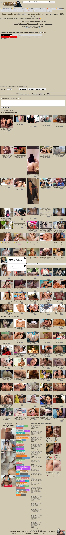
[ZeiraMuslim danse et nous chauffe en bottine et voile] (6, 225)
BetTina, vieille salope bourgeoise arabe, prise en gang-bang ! (46, 406)
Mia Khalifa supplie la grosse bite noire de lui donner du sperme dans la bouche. (20, 355)
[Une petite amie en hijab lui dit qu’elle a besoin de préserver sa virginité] (20, 223)
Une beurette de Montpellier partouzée (7, 330)
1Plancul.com (23, 24)
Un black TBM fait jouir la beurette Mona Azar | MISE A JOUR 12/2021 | (7, 289)
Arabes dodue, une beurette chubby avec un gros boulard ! (33, 175)
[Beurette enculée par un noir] (20, 182)
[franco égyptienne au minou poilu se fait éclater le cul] (6, 386)
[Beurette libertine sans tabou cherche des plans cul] (59, 386)
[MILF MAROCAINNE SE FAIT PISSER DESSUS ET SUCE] (59, 119)
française (19, 462)
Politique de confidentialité (40, 531)
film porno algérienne (20, 460)
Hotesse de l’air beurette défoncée (33, 330)
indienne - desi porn (24, 473)
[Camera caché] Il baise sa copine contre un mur (6, 219)
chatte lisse (19, 442)
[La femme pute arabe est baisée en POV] (20, 211)
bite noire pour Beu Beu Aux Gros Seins (46, 301)
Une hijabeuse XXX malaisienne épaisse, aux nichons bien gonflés (46, 277)
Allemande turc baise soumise (20, 403)
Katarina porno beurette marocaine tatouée (20, 367)
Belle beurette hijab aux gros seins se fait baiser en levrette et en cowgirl (33, 124)
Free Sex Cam (25, 531)
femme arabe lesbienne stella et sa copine (7, 341)
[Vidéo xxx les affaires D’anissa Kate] (20, 335)
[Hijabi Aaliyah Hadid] (6, 271)
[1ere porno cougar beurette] (6, 350)
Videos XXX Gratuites (36, 430)
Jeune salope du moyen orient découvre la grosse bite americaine (59, 187)
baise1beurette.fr (33, 24)
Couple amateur (20, 449)
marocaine (23, 483)
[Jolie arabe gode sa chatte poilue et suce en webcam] (59, 211)
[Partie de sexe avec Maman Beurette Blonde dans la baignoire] (59, 361)
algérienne (20, 426)
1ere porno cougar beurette (7, 355)
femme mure (26, 458)
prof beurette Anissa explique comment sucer (46, 328)
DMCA (15, 98)
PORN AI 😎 (61, 8)
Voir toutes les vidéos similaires (33, 263)
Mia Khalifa (21, 485)
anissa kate (20, 430)
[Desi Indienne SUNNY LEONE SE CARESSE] (46, 335)
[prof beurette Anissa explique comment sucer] (46, 322)
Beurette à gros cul (22, 437)
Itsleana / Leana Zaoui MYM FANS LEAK (36, 433)
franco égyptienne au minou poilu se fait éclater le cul (7, 392)
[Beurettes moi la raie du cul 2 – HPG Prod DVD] (46, 361)
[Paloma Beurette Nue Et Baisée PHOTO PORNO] (59, 283)
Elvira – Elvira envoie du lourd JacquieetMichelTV (36, 426)
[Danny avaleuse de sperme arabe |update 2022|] (6, 399)
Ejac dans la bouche (20, 453)
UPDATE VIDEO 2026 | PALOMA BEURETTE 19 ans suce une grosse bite (7, 129)
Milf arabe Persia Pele (32, 366)
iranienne (18, 478)
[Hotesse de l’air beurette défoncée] (33, 323)
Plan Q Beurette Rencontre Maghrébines (37, 8)
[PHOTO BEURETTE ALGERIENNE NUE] (59, 307)
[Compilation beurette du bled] (20, 118)
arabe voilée (15, 35)
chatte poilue (19, 444)
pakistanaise (26, 485)
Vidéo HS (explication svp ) (7, 98)
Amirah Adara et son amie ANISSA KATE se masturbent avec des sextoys (46, 289)
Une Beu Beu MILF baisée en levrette (59, 354)
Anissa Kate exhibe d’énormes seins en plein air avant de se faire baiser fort (59, 340)
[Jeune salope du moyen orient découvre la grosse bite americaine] (59, 181)
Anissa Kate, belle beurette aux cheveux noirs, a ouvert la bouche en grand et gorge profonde (33, 230)
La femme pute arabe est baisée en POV (20, 217)
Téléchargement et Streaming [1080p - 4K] (33, 94)
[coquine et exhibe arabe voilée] (33, 271)
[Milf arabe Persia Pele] (33, 361)
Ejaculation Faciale (21, 455)
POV (27, 490)
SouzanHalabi (39, 35)
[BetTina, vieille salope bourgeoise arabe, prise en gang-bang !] (46, 399)
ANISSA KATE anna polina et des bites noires (20, 277)
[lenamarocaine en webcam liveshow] (59, 295)
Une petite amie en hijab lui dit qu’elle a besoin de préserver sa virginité (20, 226)
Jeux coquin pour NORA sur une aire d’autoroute (7, 418)
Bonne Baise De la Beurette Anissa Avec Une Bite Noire (46, 392)
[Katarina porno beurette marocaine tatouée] (20, 361)
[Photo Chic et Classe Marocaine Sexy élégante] (59, 271)
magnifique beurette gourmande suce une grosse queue (46, 156)
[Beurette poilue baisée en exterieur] (33, 349)
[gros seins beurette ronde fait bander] (59, 373)
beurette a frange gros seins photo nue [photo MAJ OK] (7, 301)
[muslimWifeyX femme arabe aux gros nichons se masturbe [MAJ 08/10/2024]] (59, 150)
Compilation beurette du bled (20, 123)
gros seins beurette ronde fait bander (59, 379)
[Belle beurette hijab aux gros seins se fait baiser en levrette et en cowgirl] (33, 119)
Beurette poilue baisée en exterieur (33, 355)
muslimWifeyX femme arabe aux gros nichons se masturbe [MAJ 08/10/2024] (59, 155)
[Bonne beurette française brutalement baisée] (46, 349)
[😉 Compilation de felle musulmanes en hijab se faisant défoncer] (46, 181)
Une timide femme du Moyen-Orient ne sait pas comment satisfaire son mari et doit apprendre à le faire (46, 215)
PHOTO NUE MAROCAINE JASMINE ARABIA (19, 328)
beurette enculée (22, 435)
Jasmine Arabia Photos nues (20, 312)
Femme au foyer (19, 458)
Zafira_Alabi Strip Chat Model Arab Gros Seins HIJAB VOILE (20, 156)
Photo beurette (20, 10)
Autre (20, 98)
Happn (41, 24)
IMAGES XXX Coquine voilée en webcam (46, 313)
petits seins (20, 488)
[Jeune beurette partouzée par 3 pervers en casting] (33, 374)
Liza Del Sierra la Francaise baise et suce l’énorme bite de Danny (36, 491)
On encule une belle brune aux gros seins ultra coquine (20, 392)
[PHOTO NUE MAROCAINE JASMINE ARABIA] (20, 322)
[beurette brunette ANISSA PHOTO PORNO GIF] (33, 283)
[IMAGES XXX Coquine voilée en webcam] (46, 307)
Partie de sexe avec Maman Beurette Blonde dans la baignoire (59, 367)
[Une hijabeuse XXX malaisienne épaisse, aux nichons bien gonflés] (46, 271)
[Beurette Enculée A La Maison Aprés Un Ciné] (33, 211)
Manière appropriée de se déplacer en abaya (33, 205)
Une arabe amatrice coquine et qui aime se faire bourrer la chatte (20, 379)
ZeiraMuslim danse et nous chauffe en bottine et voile (6, 230)
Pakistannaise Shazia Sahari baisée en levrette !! (59, 327)
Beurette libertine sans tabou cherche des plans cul (59, 392)
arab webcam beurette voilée (33, 342)
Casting (23, 440)
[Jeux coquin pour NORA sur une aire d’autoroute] (6, 412)
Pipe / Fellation (32, 35)
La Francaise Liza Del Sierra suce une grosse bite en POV (36, 498)
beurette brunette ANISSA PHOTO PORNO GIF (33, 289)
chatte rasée (20, 447)
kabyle (22, 480)
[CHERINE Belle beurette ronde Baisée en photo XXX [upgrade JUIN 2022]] (6, 361)
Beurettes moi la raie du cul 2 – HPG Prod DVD (46, 367)
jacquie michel (24, 478)
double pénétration (20, 451)
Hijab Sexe (26, 35)
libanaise (17, 483)
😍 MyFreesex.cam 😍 (52, 8)
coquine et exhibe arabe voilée (33, 276)
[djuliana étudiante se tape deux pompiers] (33, 412)
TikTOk (31, 10)
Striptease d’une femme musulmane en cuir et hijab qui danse (46, 230)
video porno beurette (6, 35)
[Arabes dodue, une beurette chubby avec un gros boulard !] (33, 160)
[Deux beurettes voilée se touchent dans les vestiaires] (59, 413)
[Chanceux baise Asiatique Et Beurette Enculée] (20, 295)
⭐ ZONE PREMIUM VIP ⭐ (7, 8)
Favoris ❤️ (26, 10)
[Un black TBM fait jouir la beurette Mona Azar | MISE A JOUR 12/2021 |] (6, 283)
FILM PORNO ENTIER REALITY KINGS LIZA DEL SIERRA (35, 525)
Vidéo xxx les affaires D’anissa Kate (20, 341)
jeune (17, 480)
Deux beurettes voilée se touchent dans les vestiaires (59, 419)
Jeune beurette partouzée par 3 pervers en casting (33, 381)
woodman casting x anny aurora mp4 (35, 511)
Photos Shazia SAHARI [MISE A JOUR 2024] (33, 301)
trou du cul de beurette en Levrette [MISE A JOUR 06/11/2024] (7, 313)
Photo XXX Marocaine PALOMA (32, 313)
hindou (17, 473)
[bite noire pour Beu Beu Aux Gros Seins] (46, 295)
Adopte (16, 24)
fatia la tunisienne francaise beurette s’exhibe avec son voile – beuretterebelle (59, 404)
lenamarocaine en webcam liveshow (59, 301)
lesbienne (26, 480)
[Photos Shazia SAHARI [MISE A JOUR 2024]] (33, 295)
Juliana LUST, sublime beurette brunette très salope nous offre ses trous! (46, 418)
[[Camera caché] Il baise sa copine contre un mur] (6, 212)
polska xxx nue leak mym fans (35, 476)
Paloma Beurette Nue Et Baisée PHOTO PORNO (59, 289)
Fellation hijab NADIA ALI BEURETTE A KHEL (7, 156)
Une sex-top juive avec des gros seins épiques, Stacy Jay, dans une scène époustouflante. (7, 186)
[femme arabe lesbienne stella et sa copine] (6, 335)
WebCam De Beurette (15, 531)
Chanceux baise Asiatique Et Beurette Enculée (20, 301)
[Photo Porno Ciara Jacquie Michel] (20, 283)
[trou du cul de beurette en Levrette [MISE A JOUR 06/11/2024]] (6, 307)
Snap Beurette (23, 492)
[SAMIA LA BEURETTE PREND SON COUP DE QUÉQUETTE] (46, 373)
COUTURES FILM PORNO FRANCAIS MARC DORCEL (36, 446)
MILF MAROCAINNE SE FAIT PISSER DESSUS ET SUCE (59, 124)
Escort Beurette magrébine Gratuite (8, 10)
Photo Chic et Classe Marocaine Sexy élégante (59, 277)
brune (18, 440)
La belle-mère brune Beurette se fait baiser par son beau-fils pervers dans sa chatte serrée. (33, 404)
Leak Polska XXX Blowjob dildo (35, 505)
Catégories (49, 10)
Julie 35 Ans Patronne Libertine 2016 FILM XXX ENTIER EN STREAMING (36, 454)
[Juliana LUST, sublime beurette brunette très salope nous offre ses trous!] (46, 412)
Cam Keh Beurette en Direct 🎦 (21, 8)
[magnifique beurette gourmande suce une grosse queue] (46, 150)
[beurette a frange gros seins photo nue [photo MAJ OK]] (6, 295)
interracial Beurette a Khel (22, 476)
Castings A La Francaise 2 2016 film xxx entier (36, 439)
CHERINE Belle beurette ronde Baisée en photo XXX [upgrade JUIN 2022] (7, 367)
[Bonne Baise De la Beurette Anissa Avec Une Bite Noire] (46, 387)
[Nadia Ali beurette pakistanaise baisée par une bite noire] (59, 225)
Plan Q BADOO (42, 10)
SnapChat (36, 10)
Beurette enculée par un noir (20, 188)
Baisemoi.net (48, 24)
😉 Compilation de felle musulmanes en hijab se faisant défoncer (46, 187)
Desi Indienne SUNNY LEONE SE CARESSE (46, 340)
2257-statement (50, 531)
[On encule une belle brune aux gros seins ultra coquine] (20, 387)
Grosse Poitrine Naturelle (22, 468)
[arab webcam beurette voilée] (33, 336)
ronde (17, 492)
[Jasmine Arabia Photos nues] (20, 307)
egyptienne (21, 35)
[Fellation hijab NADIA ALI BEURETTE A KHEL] (6, 150)
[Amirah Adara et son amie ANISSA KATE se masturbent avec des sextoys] (46, 283)
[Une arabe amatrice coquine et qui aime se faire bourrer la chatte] (20, 373)
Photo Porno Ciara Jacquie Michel (19, 289)
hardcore (17, 471)
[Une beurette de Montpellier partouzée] (6, 323)
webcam (23, 494)
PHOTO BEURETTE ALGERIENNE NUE (59, 313)
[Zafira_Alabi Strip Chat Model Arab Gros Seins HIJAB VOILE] (20, 150)
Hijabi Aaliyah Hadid (7, 276)
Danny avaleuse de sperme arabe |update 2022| (6, 406)
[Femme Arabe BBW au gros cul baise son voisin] (6, 373)
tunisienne (18, 494)
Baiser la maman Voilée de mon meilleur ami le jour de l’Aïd (46, 124)
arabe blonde (27, 430)
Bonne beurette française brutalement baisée (46, 355)
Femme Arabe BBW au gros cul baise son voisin (7, 379)
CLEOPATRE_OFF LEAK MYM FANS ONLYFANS (35, 517)
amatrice (19, 428)
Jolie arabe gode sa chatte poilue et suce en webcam (59, 217)
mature (17, 485)
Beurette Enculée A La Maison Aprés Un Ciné (33, 216)
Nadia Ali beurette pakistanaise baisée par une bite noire (59, 231)
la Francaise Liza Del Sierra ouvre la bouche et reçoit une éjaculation (36, 483)
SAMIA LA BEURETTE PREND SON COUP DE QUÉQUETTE (46, 379)
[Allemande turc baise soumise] (20, 398)
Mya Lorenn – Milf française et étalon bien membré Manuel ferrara (36, 462)
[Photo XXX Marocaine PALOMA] (33, 307)
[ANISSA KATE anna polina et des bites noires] (20, 271)
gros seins (20, 465)
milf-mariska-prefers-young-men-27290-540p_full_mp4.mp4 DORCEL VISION (36, 469)
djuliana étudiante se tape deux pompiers (33, 418)
